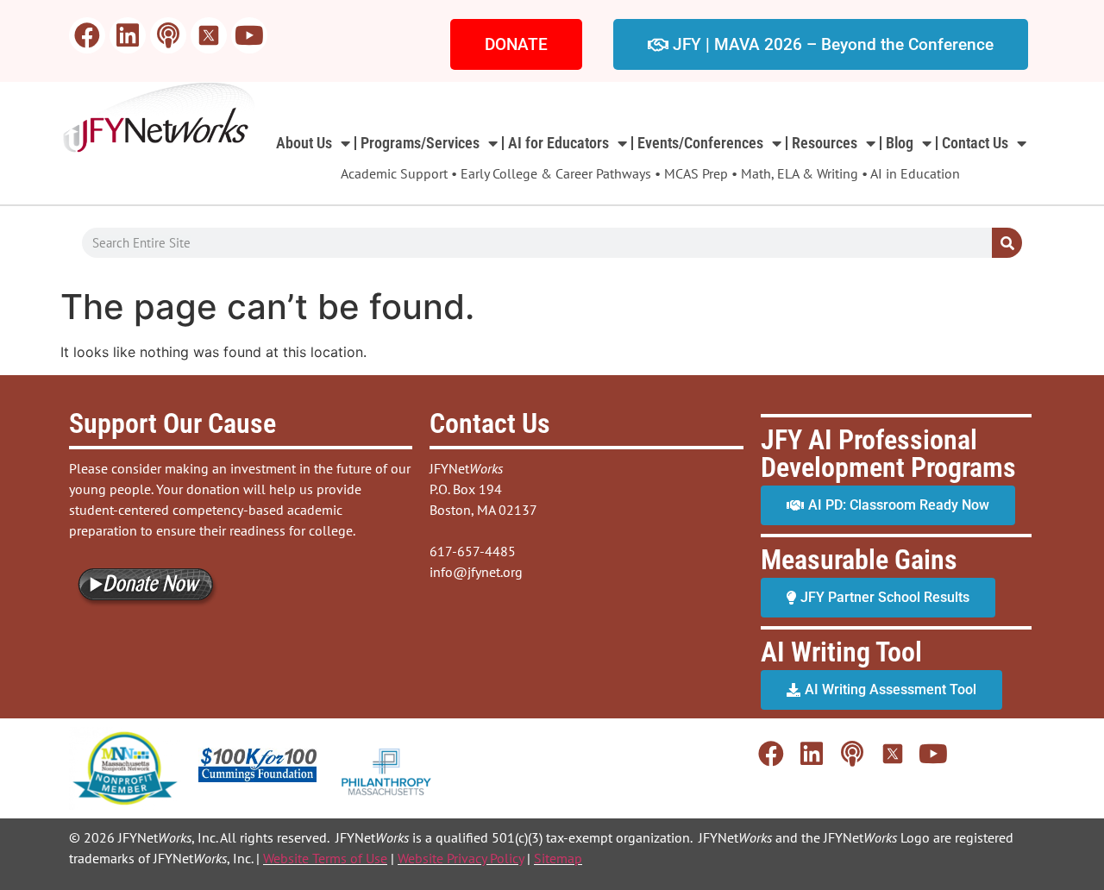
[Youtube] (249, 35)
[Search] (1007, 243)
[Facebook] (87, 35)
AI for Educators (558, 143)
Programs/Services (420, 143)
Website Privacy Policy (461, 858)
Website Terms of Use (325, 858)
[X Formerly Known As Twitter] (209, 35)
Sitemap (558, 858)
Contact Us (975, 143)
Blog (899, 143)
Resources (824, 143)
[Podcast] (168, 35)
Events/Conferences (700, 143)
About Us (304, 143)
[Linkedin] (128, 35)
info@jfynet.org (476, 571)
